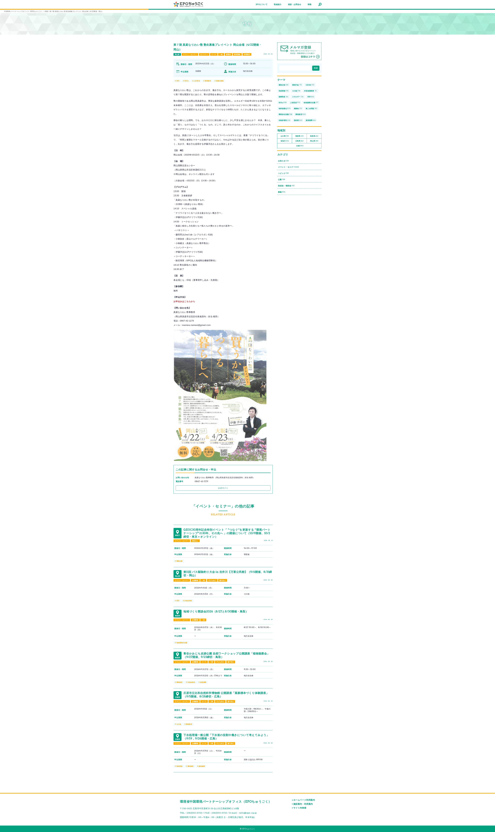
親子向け (223, 580)
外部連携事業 (310, 91)
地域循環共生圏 (181, 643)
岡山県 (177, 54)
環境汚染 (297, 85)
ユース (213, 54)
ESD (177, 81)
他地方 (285, 141)
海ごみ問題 (311, 108)
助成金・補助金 (286, 186)
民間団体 (247, 54)
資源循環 (203, 682)
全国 (299, 146)
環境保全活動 (285, 114)
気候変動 (179, 766)
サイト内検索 (299, 808)
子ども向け (212, 580)
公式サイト (223, 488)
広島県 (299, 141)
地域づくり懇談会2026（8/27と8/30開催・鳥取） (215, 611)
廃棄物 (298, 108)
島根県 (299, 136)
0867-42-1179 (201, 481)
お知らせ (283, 161)
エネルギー (297, 97)
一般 (221, 54)
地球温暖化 (284, 108)
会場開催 (195, 580)
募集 (281, 192)
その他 (178, 724)
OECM (310, 85)
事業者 (228, 54)
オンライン (204, 54)
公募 (281, 179)
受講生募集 (220, 81)
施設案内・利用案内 (303, 804)
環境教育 (208, 81)
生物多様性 (188, 601)
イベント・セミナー (190, 54)
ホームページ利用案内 (304, 800)
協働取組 (283, 97)
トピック (283, 173)
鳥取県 (314, 136)
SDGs (186, 81)
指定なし (195, 541)
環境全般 (179, 561)
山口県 (285, 136)
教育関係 (237, 54)
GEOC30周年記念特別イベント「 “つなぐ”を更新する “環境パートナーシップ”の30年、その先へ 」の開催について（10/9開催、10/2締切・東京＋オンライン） (227, 533)
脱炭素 (298, 120)
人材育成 (197, 81)
